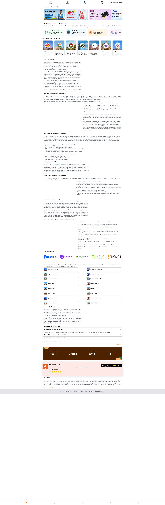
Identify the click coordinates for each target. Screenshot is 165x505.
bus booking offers (57, 164)
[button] (106, 366)
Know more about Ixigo (49, 387)
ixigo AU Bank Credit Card (58, 171)
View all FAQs (118, 344)
